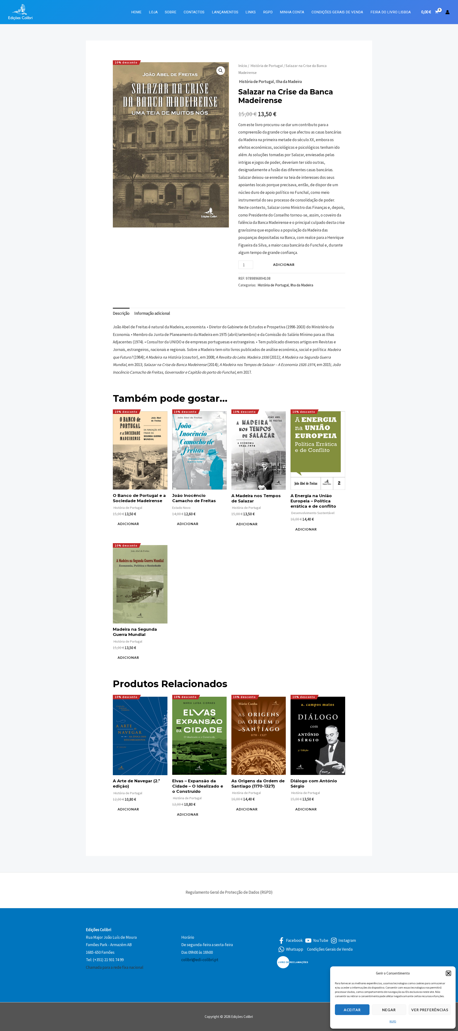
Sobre (170, 12)
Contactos (194, 12)
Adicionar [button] (128, 524)
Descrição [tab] (121, 313)
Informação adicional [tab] (152, 313)
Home (136, 12)
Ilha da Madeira (289, 81)
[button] (448, 973)
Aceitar (352, 1010)
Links (250, 12)
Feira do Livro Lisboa (390, 12)
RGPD (393, 1021)
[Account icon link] (447, 12)
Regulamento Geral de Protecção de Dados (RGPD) (229, 892)
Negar (389, 1010)
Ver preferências (429, 1010)
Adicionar (284, 265)
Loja (153, 12)
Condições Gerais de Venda (337, 12)
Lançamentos (225, 12)
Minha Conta (292, 12)
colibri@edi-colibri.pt (199, 959)
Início (242, 65)
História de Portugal (266, 65)
